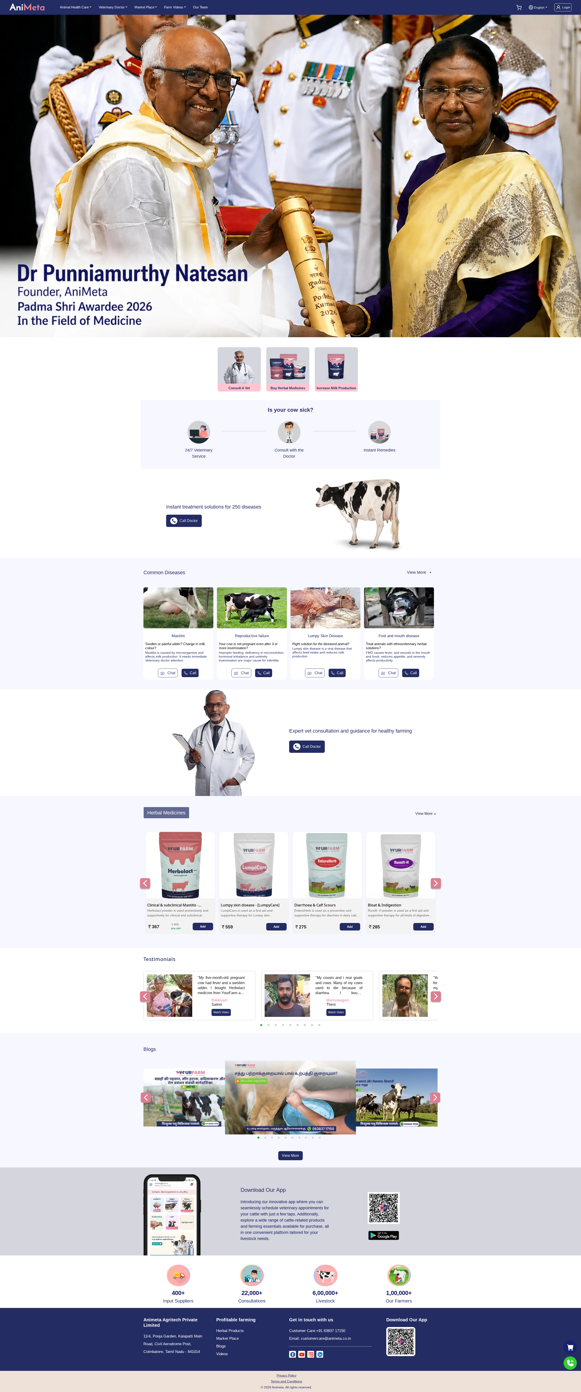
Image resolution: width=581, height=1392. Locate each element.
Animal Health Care (74, 7)
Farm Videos (173, 7)
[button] (258, 1138)
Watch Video (221, 1012)
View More (290, 1156)
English (539, 7)
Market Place (144, 7)
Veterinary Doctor (112, 7)
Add (203, 926)
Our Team (200, 7)
